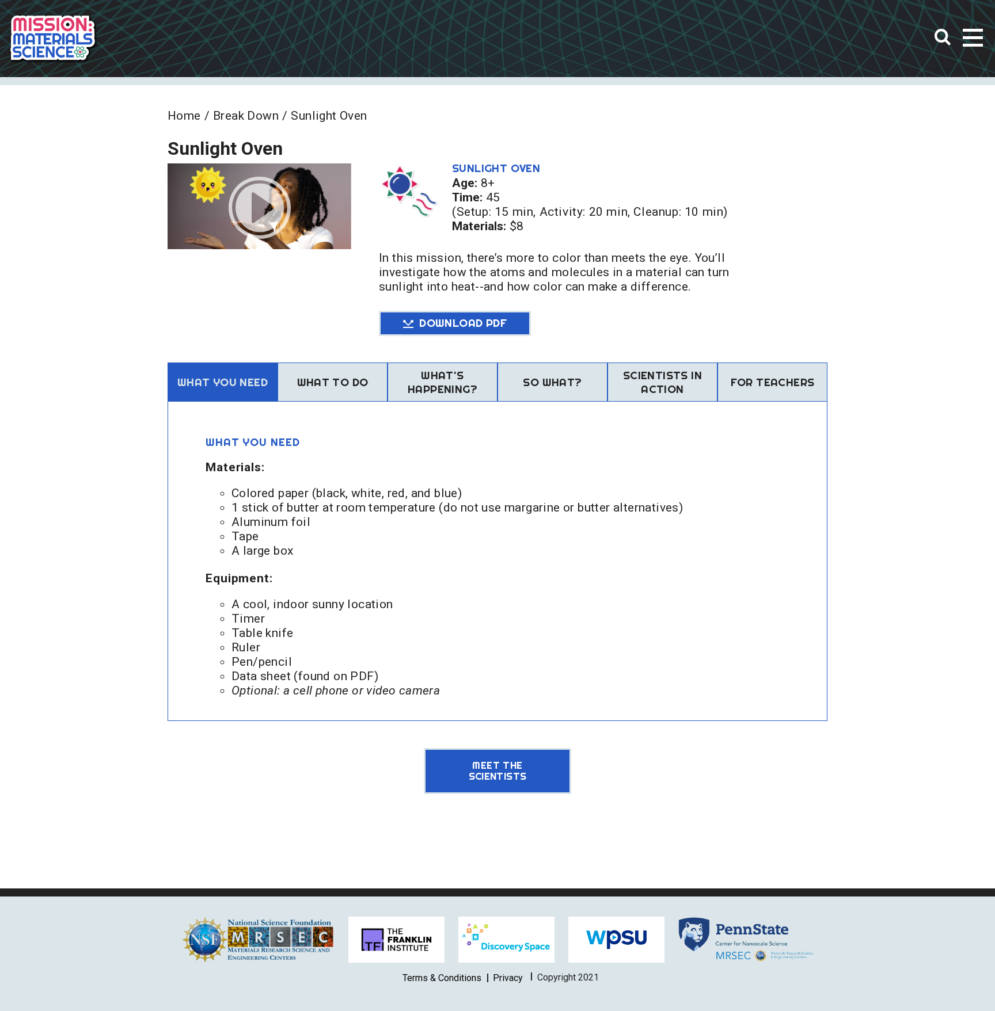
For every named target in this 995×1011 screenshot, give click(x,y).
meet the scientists (498, 771)
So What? (552, 382)
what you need (222, 382)
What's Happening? (442, 382)
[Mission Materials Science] (53, 38)
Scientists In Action (662, 382)
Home (184, 116)
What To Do (333, 382)
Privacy (508, 977)
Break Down (246, 116)
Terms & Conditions (441, 977)
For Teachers (773, 382)
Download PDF (463, 323)
